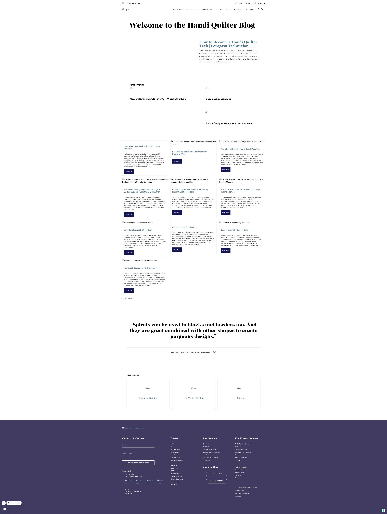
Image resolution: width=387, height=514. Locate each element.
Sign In (261, 3)
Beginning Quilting (148, 398)
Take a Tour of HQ (177, 460)
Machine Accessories (242, 470)
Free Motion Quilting (193, 398)
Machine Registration (209, 449)
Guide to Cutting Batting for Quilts (235, 230)
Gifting (237, 478)
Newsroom (128, 494)
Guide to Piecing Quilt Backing (184, 227)
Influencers (174, 484)
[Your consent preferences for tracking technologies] (383, 510)
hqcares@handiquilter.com (133, 476)
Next (130, 299)
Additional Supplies (241, 467)
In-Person (174, 465)
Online (173, 444)
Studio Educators (176, 476)
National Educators (177, 479)
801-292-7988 (129, 474)
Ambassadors (175, 482)
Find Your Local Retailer (210, 457)
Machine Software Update (211, 452)
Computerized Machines (243, 452)
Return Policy (207, 460)
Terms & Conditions (242, 493)
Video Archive (175, 452)
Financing (238, 460)
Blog (172, 447)
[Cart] (262, 10)
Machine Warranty (208, 455)
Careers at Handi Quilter (133, 491)
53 (126, 299)
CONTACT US (244, 3)
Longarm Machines (241, 449)
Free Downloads (176, 455)
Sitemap (238, 496)
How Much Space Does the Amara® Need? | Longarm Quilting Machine (190, 190)
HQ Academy (175, 474)
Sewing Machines (240, 455)
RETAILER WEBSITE (216, 481)
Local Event (174, 468)
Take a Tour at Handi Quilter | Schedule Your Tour (240, 149)
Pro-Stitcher (239, 398)
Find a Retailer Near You (242, 444)
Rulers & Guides (240, 472)
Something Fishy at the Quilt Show (138, 230)
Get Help (206, 444)
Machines (238, 447)
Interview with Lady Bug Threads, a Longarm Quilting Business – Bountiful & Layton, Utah (142, 190)
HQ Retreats (175, 471)
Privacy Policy (240, 490)
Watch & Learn (175, 449)
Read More (205, 66)
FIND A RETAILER (132, 3)
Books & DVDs (175, 457)
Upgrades (238, 475)
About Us (128, 489)
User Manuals (207, 447)
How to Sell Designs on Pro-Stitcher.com (140, 268)
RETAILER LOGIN (216, 474)
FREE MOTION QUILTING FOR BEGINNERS (190, 353)
